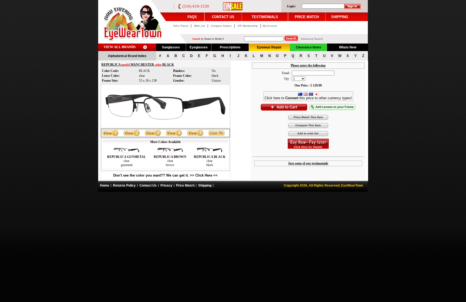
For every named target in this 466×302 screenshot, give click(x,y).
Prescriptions (230, 47)
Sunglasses (171, 47)
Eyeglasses (199, 47)
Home (104, 185)
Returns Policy (124, 185)
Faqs (192, 17)
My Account (270, 25)
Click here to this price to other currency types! (308, 98)
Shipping (204, 185)
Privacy (166, 185)
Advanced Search (312, 38)
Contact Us (148, 185)
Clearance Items (308, 47)
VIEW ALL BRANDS (120, 47)
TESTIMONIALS (265, 17)
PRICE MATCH (307, 17)
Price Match (185, 185)
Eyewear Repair (269, 47)
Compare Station (221, 25)
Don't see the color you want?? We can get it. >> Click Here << (165, 175)
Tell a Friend (180, 25)
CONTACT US (223, 17)
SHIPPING (339, 17)
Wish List (200, 25)
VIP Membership (247, 25)
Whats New (347, 47)
